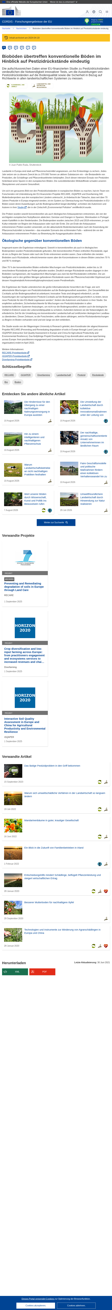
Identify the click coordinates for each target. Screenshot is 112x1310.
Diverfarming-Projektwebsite (16, 359)
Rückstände (98, 375)
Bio (6, 382)
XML (17, 972)
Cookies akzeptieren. (36, 1305)
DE (4, 47)
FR (22, 47)
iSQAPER (26, 375)
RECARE (9, 375)
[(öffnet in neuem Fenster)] (11, 10)
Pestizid (81, 375)
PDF (44, 972)
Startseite (6, 28)
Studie (21, 207)
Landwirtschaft (64, 375)
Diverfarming (43, 375)
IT (28, 47)
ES (16, 47)
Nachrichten (21, 28)
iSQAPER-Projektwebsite (15, 356)
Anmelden (87, 12)
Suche (100, 12)
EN (10, 47)
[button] (94, 12)
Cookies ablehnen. (76, 1305)
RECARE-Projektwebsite (15, 353)
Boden (18, 382)
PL (34, 47)
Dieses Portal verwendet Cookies (38, 1299)
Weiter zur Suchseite (54, 522)
